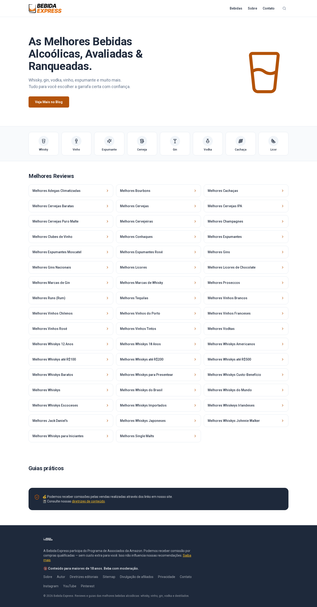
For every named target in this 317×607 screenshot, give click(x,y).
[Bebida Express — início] (45, 8)
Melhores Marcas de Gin (51, 283)
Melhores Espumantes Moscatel (56, 252)
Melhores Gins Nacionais (51, 267)
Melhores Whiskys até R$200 (141, 359)
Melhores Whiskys (46, 390)
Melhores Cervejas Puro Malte (55, 221)
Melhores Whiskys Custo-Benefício (234, 375)
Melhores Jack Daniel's (50, 421)
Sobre (252, 8)
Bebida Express (63, 595)
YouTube (69, 586)
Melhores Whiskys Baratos (52, 375)
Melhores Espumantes (225, 237)
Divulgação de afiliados (136, 577)
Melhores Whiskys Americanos (231, 344)
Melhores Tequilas (134, 298)
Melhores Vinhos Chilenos (52, 313)
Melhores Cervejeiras (136, 221)
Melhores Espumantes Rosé (141, 252)
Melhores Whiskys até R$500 (229, 359)
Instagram (50, 586)
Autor (61, 577)
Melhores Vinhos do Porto (140, 313)
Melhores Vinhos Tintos (138, 329)
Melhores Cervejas (134, 206)
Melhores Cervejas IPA (225, 206)
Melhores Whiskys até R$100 (54, 359)
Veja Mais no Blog (49, 102)
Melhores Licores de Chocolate (232, 267)
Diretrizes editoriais (84, 577)
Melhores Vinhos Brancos (227, 298)
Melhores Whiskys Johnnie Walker (234, 421)
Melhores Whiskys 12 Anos (52, 344)
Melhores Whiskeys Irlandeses (231, 405)
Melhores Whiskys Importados (143, 405)
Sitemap (109, 577)
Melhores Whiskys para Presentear (146, 375)
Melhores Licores (133, 267)
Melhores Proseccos (224, 283)
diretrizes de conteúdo (88, 501)
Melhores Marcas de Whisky (141, 283)
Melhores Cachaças (223, 191)
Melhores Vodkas (221, 329)
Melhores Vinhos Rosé (49, 329)
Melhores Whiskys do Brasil (141, 390)
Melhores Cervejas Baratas (53, 206)
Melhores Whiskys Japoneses (143, 421)
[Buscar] (284, 8)
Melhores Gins (219, 252)
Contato (269, 8)
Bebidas (236, 8)
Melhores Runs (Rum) (48, 298)
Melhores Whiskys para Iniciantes (58, 436)
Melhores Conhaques (136, 237)
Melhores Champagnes (225, 221)
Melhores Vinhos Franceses (229, 313)
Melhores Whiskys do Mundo (230, 390)
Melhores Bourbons (135, 191)
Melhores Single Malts (137, 436)
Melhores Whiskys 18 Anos (140, 344)
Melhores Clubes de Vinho (52, 237)
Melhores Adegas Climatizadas (56, 191)
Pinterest (87, 586)
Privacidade (166, 577)
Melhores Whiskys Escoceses (55, 405)
